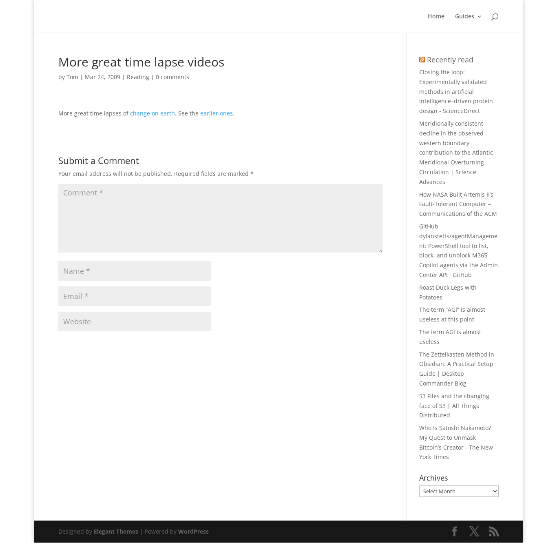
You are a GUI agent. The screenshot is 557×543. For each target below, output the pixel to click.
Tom (72, 77)
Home (436, 16)
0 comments (172, 77)
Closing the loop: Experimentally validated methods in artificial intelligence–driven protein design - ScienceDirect (456, 91)
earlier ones (216, 113)
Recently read (450, 59)
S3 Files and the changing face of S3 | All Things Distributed (454, 405)
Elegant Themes (116, 531)
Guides (464, 16)
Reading (138, 77)
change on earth (152, 113)
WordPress (193, 531)
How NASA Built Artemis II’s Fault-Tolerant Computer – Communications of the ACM (458, 204)
